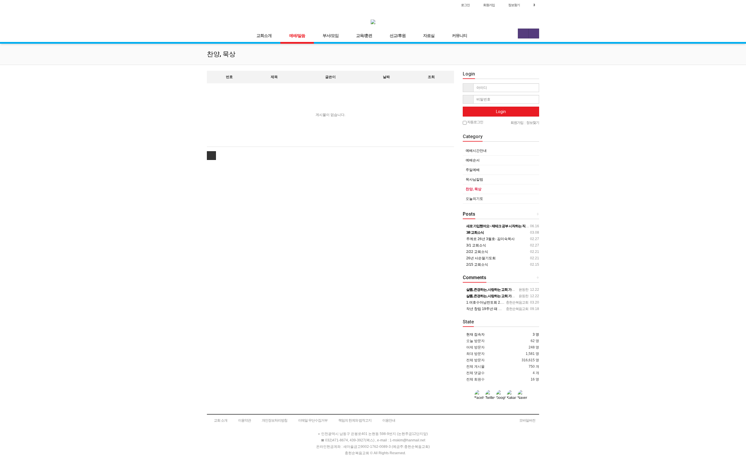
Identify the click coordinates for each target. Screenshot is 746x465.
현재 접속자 (475, 334)
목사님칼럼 (474, 179)
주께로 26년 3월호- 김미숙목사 (490, 239)
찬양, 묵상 (473, 189)
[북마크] (225, 5)
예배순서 (473, 160)
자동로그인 (475, 122)
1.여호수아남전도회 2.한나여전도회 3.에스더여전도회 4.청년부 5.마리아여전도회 (529, 302)
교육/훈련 (364, 35)
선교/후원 (398, 35)
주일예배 (473, 170)
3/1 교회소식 (475, 245)
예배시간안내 (476, 151)
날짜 (386, 77)
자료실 (428, 35)
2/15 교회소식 (476, 265)
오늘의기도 (474, 199)
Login (501, 111)
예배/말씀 (297, 35)
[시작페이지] (213, 5)
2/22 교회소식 (476, 252)
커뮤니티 (459, 35)
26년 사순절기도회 (480, 258)
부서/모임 (331, 35)
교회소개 (264, 35)
